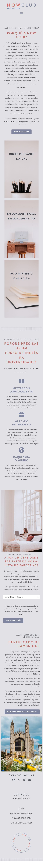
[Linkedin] (24, 779)
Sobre (21, 808)
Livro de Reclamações (21, 823)
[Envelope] (29, 779)
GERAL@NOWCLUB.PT (21, 798)
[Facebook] (13, 779)
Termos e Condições (21, 818)
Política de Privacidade (21, 813)
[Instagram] (18, 779)
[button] (21, 13)
